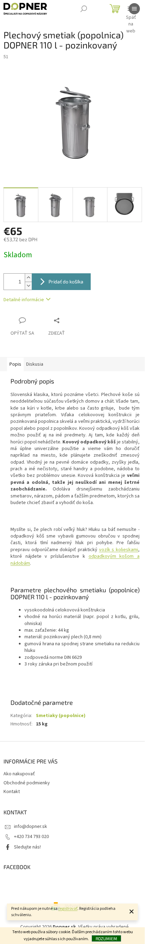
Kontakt (11, 791)
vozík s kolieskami (118, 549)
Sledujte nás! (27, 847)
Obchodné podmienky (26, 782)
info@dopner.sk (30, 826)
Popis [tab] (15, 364)
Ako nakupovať (19, 773)
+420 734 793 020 (31, 836)
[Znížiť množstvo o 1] (28, 286)
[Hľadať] (84, 9)
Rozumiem (106, 938)
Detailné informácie (23, 299)
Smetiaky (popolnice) (60, 715)
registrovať (67, 909)
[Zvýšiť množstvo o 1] (28, 278)
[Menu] (134, 9)
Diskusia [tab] (34, 364)
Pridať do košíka (65, 281)
